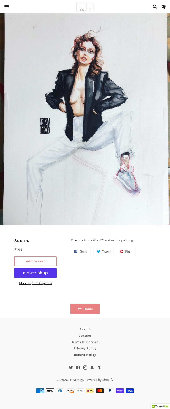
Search (85, 329)
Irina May (76, 380)
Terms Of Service (85, 342)
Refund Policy (85, 355)
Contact (85, 335)
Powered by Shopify (99, 380)
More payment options (35, 283)
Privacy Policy (85, 348)
